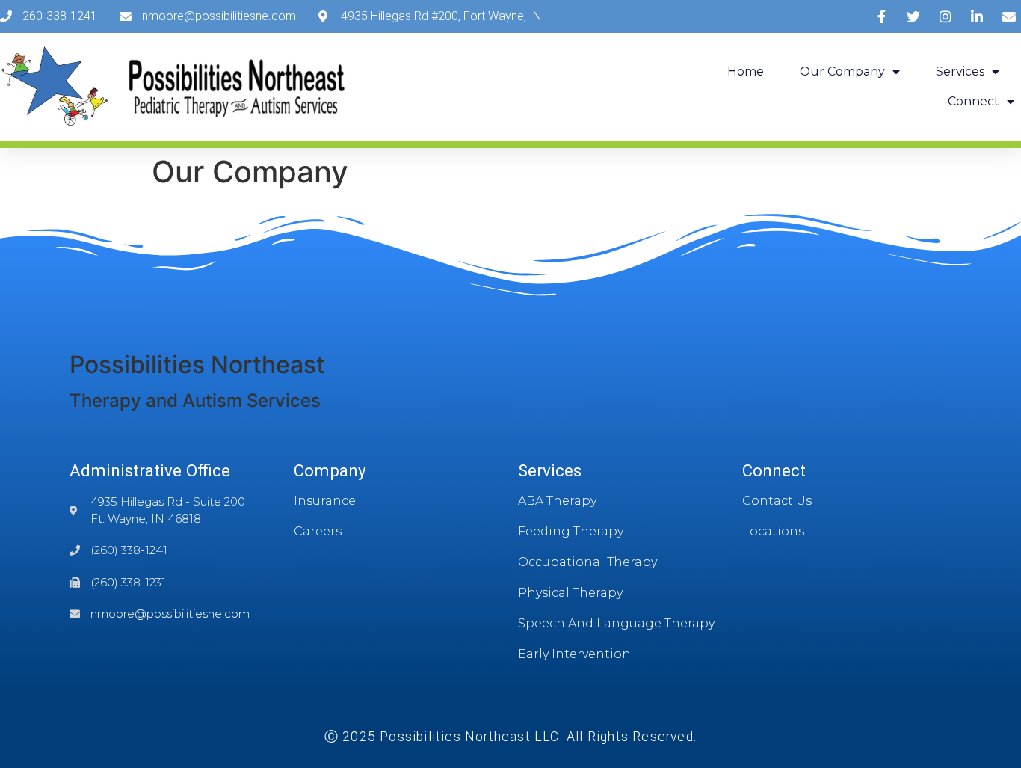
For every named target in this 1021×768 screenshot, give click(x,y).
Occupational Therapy (587, 562)
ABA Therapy (557, 501)
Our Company (842, 71)
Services (960, 71)
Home (745, 71)
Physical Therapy (570, 593)
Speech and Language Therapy (616, 623)
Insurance (325, 501)
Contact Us (777, 501)
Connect (973, 101)
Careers (318, 531)
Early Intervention (574, 654)
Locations (773, 531)
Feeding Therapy (570, 531)
